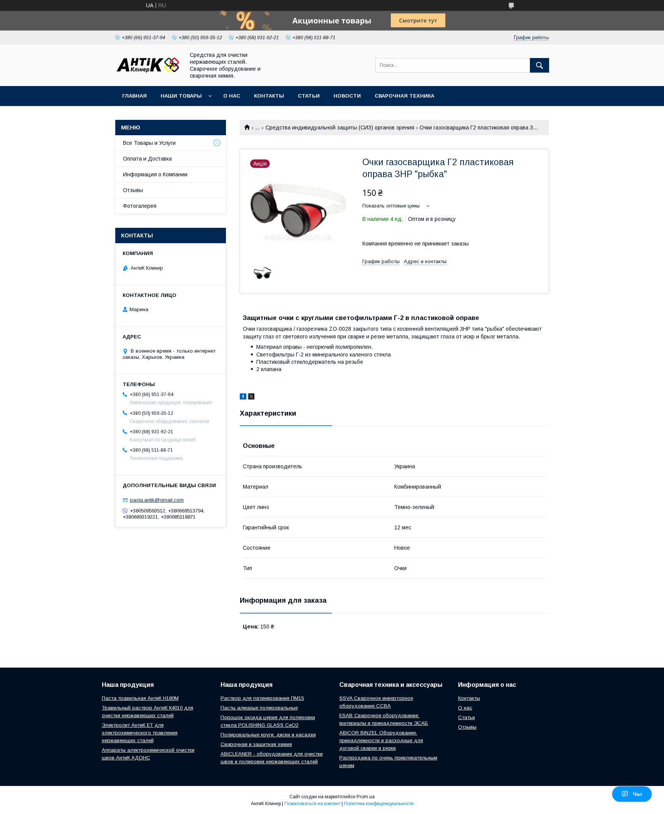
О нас (231, 96)
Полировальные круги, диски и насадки (268, 735)
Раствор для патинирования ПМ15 (262, 698)
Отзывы (133, 190)
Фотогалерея (139, 206)
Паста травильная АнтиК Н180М (140, 698)
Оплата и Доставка (147, 159)
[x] (251, 398)
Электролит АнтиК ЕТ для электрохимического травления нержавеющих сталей (140, 732)
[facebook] (243, 398)
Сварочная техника (404, 96)
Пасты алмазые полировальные (259, 708)
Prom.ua (366, 796)
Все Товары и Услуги (149, 143)
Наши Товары (181, 96)
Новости (347, 96)
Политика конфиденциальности (378, 803)
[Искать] (539, 65)
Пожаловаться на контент (312, 803)
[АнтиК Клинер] (148, 75)
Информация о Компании (155, 174)
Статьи (309, 96)
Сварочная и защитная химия (256, 744)
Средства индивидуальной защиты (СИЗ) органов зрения (340, 127)
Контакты (269, 96)
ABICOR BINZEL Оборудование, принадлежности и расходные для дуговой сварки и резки (381, 740)
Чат (637, 794)
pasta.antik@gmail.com (157, 500)
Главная (134, 96)
